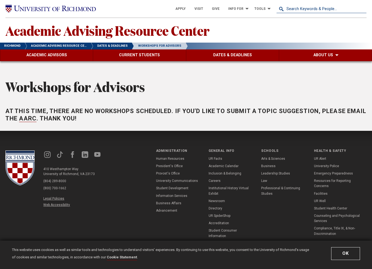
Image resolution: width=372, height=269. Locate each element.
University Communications (177, 181)
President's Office (169, 166)
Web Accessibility (56, 205)
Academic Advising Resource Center (107, 30)
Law (264, 181)
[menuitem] (180, 9)
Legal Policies (53, 198)
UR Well (320, 201)
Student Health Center (330, 208)
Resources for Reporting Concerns (332, 183)
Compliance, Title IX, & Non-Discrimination (334, 230)
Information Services (171, 196)
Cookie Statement (122, 257)
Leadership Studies (275, 173)
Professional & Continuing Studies (280, 190)
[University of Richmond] (50, 9)
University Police (326, 166)
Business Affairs (168, 203)
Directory (215, 208)
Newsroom (217, 201)
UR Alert (320, 159)
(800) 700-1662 (54, 188)
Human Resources (170, 159)
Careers (215, 181)
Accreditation (219, 223)
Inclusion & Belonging (225, 173)
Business (268, 166)
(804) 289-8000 (54, 181)
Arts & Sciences (273, 159)
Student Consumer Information (223, 233)
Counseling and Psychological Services (337, 218)
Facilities (321, 194)
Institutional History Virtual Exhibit (229, 190)
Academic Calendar (224, 166)
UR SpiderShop (219, 216)
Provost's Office (168, 173)
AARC (27, 118)
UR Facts (215, 159)
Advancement (166, 210)
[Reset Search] (362, 8)
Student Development (172, 188)
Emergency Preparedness (333, 173)
